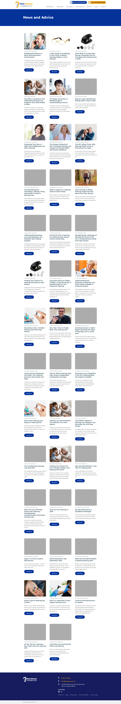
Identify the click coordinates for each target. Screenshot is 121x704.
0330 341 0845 (65, 678)
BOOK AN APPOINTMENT (79, 2)
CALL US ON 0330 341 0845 (98, 2)
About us (89, 6)
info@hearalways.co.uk (68, 681)
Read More (29, 70)
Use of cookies (94, 694)
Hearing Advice (49, 6)
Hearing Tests (60, 6)
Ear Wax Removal (80, 6)
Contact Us (103, 6)
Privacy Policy (73, 694)
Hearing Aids (69, 6)
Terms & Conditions (83, 694)
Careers (96, 6)
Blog (67, 694)
